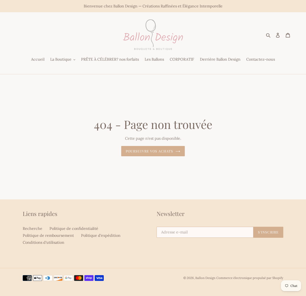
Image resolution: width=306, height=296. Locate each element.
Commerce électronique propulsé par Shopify (249, 278)
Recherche (32, 228)
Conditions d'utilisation (43, 242)
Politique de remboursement (48, 235)
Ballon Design (205, 278)
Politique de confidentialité (73, 228)
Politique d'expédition (100, 235)
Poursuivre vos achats (149, 151)
